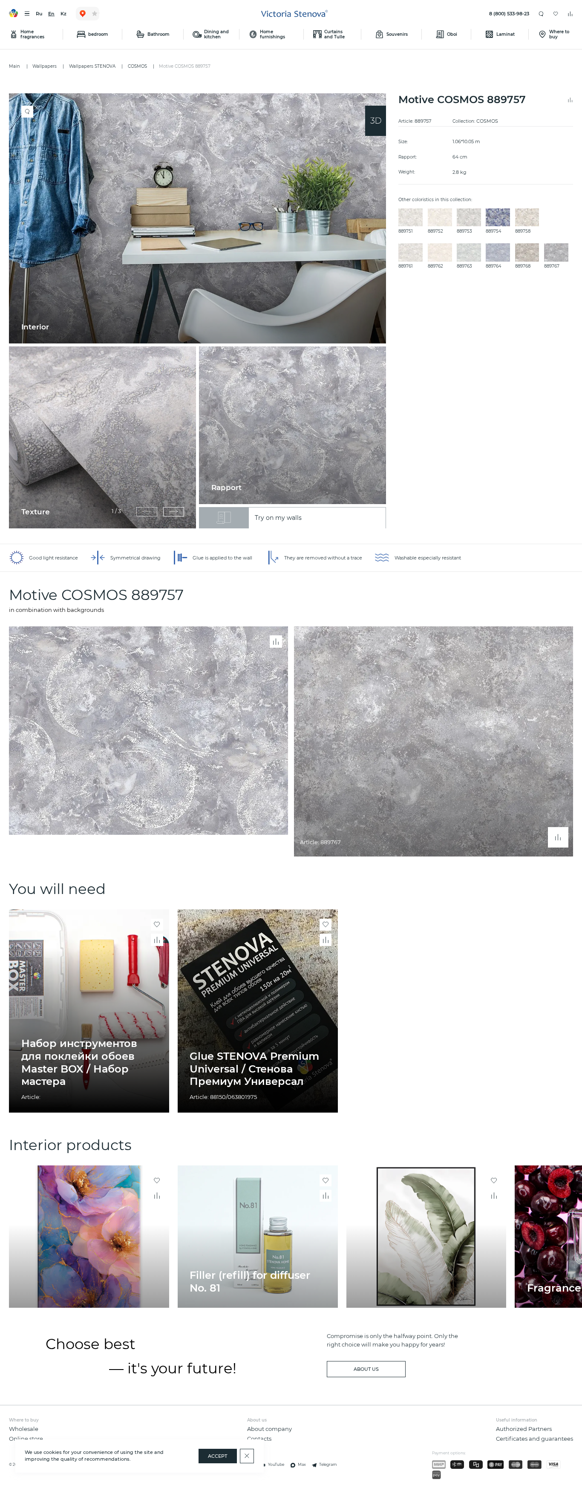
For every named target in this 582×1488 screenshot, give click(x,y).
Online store (26, 1439)
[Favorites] (556, 14)
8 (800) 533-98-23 (509, 14)
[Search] (541, 14)
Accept (217, 1456)
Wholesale (23, 1429)
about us (366, 1369)
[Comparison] (570, 14)
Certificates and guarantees (534, 1439)
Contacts (259, 1439)
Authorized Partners (524, 1429)
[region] (200, 310)
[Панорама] (375, 121)
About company (269, 1429)
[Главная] (294, 13)
